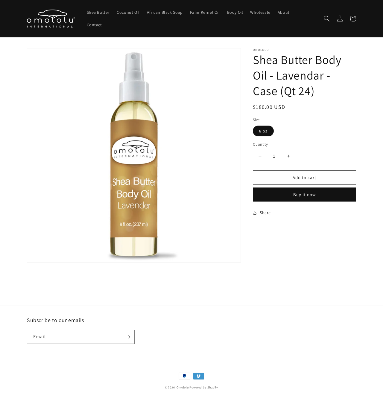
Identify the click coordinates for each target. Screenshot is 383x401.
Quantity (260, 144)
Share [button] (265, 212)
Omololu (183, 387)
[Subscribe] (127, 337)
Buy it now (304, 194)
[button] (326, 18)
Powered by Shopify (203, 387)
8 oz (263, 131)
